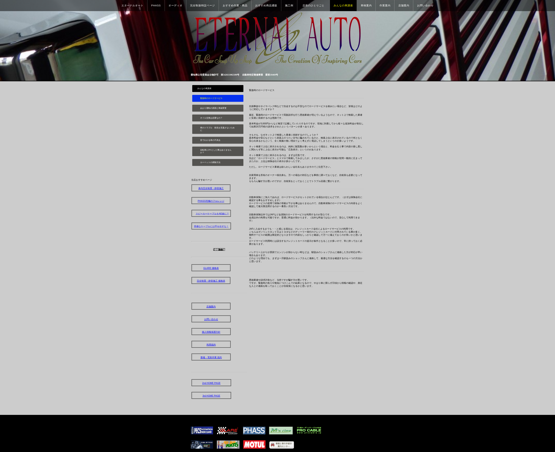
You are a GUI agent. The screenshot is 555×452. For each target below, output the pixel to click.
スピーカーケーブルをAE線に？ (212, 213)
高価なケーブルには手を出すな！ (211, 226)
